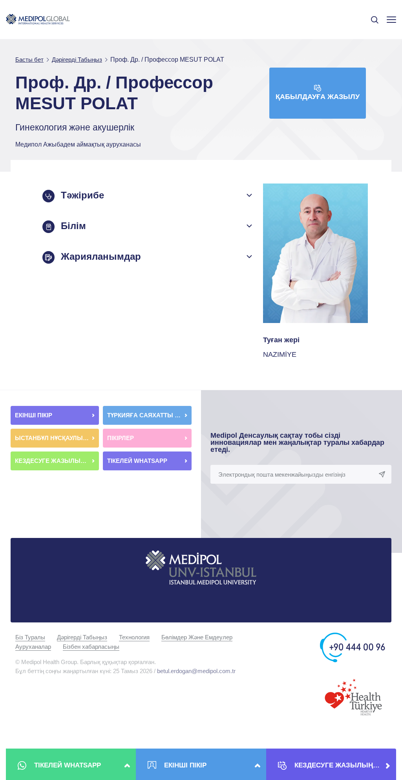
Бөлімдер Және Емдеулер (196, 637)
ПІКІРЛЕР (121, 438)
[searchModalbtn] (372, 17)
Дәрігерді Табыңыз (82, 637)
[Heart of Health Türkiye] (353, 696)
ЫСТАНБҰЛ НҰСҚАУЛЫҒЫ (54, 438)
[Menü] (391, 19)
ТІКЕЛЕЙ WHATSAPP (138, 460)
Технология (134, 637)
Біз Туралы (30, 637)
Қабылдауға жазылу (318, 97)
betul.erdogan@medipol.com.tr (196, 671)
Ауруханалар (33, 646)
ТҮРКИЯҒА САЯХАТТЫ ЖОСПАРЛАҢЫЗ (149, 415)
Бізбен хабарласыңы (91, 646)
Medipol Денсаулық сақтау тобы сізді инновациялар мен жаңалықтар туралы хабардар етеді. (297, 442)
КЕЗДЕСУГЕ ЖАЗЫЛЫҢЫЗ (55, 460)
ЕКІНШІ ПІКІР (34, 415)
